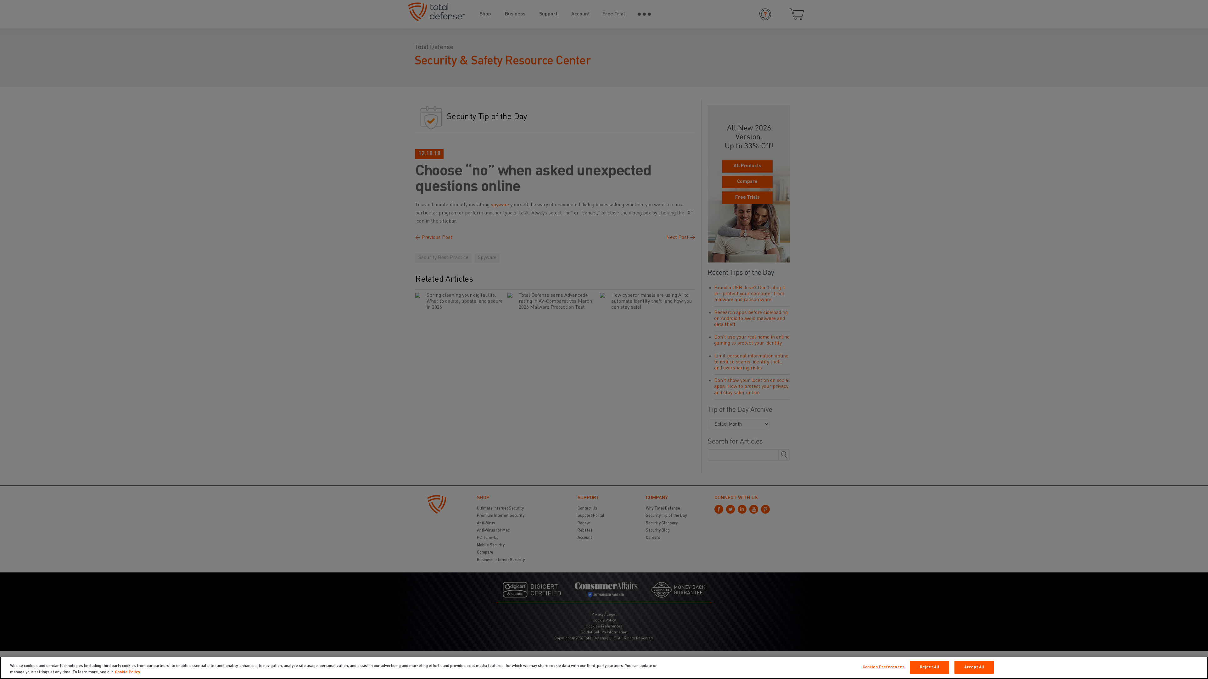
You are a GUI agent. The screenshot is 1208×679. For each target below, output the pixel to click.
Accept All (974, 667)
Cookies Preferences (883, 667)
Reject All (929, 667)
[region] (604, 668)
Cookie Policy (127, 672)
